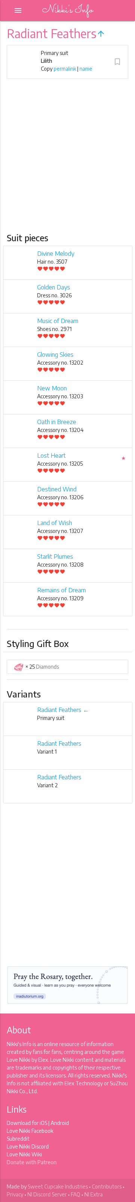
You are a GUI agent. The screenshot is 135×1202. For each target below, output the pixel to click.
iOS (43, 1123)
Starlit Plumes (55, 556)
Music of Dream (57, 321)
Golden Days (53, 287)
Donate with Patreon (32, 1162)
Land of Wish (54, 523)
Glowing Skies (55, 354)
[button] (117, 61)
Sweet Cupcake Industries (58, 1186)
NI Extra (93, 1194)
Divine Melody (55, 253)
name (86, 68)
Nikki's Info (67, 10)
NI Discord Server (47, 1194)
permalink (65, 68)
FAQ (75, 1194)
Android (60, 1123)
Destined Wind (56, 489)
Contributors (107, 1186)
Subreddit (18, 1138)
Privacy (15, 1194)
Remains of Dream (61, 590)
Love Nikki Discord (28, 1146)
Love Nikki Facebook (30, 1131)
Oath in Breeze (56, 422)
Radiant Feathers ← (63, 710)
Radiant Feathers (59, 743)
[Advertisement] (67, 161)
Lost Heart (51, 455)
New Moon (52, 388)
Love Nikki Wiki (24, 1154)
